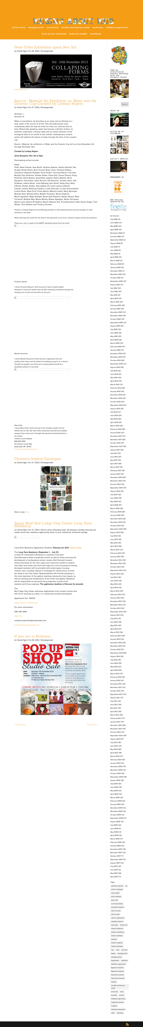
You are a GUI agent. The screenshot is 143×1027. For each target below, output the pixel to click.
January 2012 (115, 680)
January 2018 (115, 433)
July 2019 (113, 371)
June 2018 (114, 415)
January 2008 (115, 846)
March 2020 (114, 343)
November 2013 (116, 605)
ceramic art (123, 925)
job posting (52, 28)
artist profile (115, 893)
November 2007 (116, 853)
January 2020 (115, 350)
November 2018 (116, 398)
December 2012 (116, 643)
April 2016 (114, 505)
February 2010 (115, 760)
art (126, 886)
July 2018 (113, 412)
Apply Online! (76, 548)
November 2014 (116, 563)
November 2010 (116, 729)
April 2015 (114, 546)
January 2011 (115, 722)
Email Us (18, 616)
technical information (118, 1009)
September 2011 (116, 694)
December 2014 (116, 560)
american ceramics (117, 886)
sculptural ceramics (117, 1002)
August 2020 (115, 326)
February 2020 (115, 347)
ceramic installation (117, 932)
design (113, 953)
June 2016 (114, 498)
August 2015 (115, 532)
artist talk (114, 900)
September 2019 (116, 364)
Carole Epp (22, 51)
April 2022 (114, 257)
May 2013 (114, 625)
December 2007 (116, 849)
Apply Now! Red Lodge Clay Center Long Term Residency (53, 524)
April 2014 (114, 588)
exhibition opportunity (118, 964)
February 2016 (115, 512)
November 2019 (116, 357)
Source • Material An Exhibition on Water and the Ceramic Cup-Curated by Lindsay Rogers (55, 102)
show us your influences (54, 34)
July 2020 (114, 329)
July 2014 (113, 577)
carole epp (114, 925)
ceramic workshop (117, 946)
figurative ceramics (117, 967)
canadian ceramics (117, 921)
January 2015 (115, 557)
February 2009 (116, 801)
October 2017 (115, 443)
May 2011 (113, 708)
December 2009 (116, 766)
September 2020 (116, 323)
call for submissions (117, 918)
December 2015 (116, 519)
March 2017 (114, 467)
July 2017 (113, 453)
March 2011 (114, 715)
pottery (121, 995)
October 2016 (115, 484)
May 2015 (114, 543)
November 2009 (116, 770)
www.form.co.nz (20, 89)
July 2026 (114, 219)
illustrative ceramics (117, 978)
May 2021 (114, 295)
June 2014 (114, 581)
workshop (120, 1013)
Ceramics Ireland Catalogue (37, 458)
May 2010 (114, 749)
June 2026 (114, 223)
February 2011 (115, 718)
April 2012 (114, 670)
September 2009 (116, 777)
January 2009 (115, 804)
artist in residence (117, 889)
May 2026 (114, 226)
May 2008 (114, 832)
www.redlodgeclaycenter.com (26, 625)
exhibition (124, 960)
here (27, 512)
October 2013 (115, 608)
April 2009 (114, 794)
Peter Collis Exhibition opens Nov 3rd (45, 47)
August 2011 (115, 698)
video (113, 1013)
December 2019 (116, 354)
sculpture (114, 1006)
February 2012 (115, 677)
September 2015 (116, 529)
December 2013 (116, 601)
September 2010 (116, 736)
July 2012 (113, 660)
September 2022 (116, 240)
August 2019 (115, 367)
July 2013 (113, 618)
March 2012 (114, 674)
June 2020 (114, 333)
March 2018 (114, 426)
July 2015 (113, 536)
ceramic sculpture (117, 943)
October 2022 (115, 236)
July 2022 (113, 247)
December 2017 (116, 436)
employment (115, 960)
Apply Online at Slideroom (25, 603)
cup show (124, 950)
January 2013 (115, 639)
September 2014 (116, 570)
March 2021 (114, 302)
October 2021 (115, 278)
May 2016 (114, 501)
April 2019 (114, 381)
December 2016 (116, 477)
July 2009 (114, 784)
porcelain (114, 995)
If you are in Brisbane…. (33, 636)
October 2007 (115, 856)
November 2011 (116, 687)
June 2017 (114, 457)
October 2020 (115, 319)
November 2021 (116, 274)
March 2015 (114, 550)
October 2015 (115, 526)
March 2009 (115, 798)
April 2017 (114, 464)
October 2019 (115, 360)
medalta (113, 982)
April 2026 (114, 230)
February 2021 (115, 305)
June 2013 (114, 622)
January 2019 (115, 391)
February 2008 (116, 842)
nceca (122, 991)
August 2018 (115, 409)
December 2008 (116, 808)
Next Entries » (92, 725)
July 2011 (113, 701)
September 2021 (116, 281)
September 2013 (116, 612)
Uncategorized (47, 51)
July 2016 (113, 495)
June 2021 (114, 291)
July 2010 (113, 742)
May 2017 (113, 460)
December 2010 (116, 725)
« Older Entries (20, 725)
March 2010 (114, 756)
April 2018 (114, 422)
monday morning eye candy (75, 28)
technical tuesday (78, 34)
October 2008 (115, 815)
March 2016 (114, 508)
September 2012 (116, 653)
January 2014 (115, 598)
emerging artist (36, 28)
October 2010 (115, 732)
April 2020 (114, 340)
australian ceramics (117, 907)
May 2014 (114, 584)
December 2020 (116, 312)
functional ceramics (117, 975)
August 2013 (115, 615)
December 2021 (116, 271)
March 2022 (114, 261)
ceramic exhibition (117, 928)
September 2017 (116, 446)
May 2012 (114, 667)
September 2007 (116, 859)
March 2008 (115, 839)
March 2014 (114, 591)
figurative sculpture (117, 971)
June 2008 (114, 829)
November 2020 (116, 316)
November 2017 (116, 440)
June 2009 (114, 787)
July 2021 (113, 288)
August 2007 (115, 863)
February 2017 (115, 471)
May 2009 (114, 791)
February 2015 (115, 553)
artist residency (116, 896)
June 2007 (114, 870)
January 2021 (115, 309)
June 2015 (114, 539)
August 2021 (115, 285)
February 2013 (115, 636)
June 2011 (114, 705)
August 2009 (115, 780)
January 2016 (115, 515)
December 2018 (116, 395)
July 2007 (114, 866)
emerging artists (116, 957)
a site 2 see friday (117, 904)
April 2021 (114, 298)
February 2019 (115, 388)
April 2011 (114, 711)
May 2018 (114, 419)
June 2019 (114, 374)
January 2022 (115, 267)
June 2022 (114, 250)
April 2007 (114, 877)
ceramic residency (117, 935)
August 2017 (115, 450)
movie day (98, 28)
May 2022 (114, 254)
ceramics (114, 939)
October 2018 (115, 402)
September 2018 (116, 405)
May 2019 (114, 378)
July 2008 (114, 825)
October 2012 (115, 649)
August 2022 (115, 243)
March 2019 (114, 384)
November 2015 (116, 522)
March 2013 (114, 632)
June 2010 (114, 746)
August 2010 (115, 739)
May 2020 (114, 336)
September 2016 (116, 488)
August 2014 (115, 574)
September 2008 (116, 818)
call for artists (116, 911)
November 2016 (116, 481)
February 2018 (115, 429)
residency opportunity (117, 28)
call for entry (18, 28)
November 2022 (116, 233)
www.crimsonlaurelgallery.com (25, 449)
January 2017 (115, 474)
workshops (95, 34)
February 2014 (115, 594)
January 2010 (115, 763)
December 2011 (116, 684)
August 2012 (115, 656)
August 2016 (115, 491)
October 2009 (115, 773)
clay (112, 950)
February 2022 (115, 264)
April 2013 (114, 629)
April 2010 (114, 753)
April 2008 (114, 835)
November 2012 (116, 646)
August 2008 (115, 822)
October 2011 (115, 691)
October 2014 (115, 567)
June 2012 (114, 663)
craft (117, 950)
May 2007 (114, 873)
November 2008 (116, 811)
